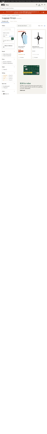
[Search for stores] (12, 38)
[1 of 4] (23, 44)
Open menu (44, 4)
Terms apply (27, 88)
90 (44, 25)
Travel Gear (4, 15)
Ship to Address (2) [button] (7, 46)
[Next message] (41, 12)
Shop (7, 5)
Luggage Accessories (15, 15)
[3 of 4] (24, 44)
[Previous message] (3, 12)
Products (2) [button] (5, 21)
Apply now (22, 90)
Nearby (12, 36)
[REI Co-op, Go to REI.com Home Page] (3, 4)
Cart (42, 4)
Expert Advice (13, 21)
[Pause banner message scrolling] (43, 12)
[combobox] (23, 8)
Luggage (8, 15)
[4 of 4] (25, 44)
